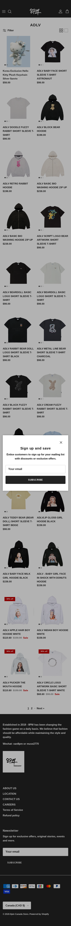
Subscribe (35, 480)
